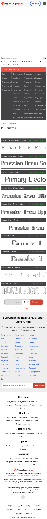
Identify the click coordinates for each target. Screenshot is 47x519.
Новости (36, 446)
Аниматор (22, 436)
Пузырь (16, 86)
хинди (26, 102)
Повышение (20, 368)
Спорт (17, 375)
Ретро (37, 82)
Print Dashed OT (7, 268)
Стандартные (40, 106)
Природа (4, 364)
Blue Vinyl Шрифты (39, 267)
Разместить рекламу (31, 462)
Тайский (38, 114)
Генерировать (39, 385)
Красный (32, 368)
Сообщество (11, 446)
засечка (38, 102)
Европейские (18, 117)
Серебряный (34, 372)
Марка (17, 342)
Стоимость (17, 458)
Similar (24, 140)
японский (27, 110)
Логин (35, 3)
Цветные (4, 346)
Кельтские (17, 90)
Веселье (4, 353)
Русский (19, 513)
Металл (18, 361)
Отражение (5, 372)
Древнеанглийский (40, 74)
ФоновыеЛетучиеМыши (29, 78)
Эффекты (5, 350)
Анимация (33, 339)
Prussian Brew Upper (9, 204)
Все (3, 74)
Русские (38, 90)
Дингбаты (17, 106)
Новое (4, 78)
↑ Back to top (23, 308)
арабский (16, 78)
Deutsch (10, 510)
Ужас (26, 106)
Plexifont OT (6, 284)
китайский (17, 94)
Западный (39, 117)
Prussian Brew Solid (8, 156)
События (28, 446)
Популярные (6, 82)
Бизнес (32, 342)
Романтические (29, 114)
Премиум (33, 353)
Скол (15, 98)
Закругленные (40, 86)
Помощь (20, 446)
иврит (26, 94)
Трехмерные (18, 74)
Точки (15, 114)
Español (29, 513)
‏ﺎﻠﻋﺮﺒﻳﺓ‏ (20, 506)
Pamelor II (5, 252)
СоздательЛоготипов (34, 433)
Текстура (32, 375)
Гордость (4, 368)
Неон (17, 364)
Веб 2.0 (4, 375)
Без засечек (40, 94)
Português (37, 510)
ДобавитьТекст (9, 433)
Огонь (31, 350)
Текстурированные (40, 110)
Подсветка (28, 98)
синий (3, 342)
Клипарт (23, 449)
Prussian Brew (6, 220)
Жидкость (5, 361)
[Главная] (12, 3)
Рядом (35, 302)
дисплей (16, 110)
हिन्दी (19, 510)
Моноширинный (29, 117)
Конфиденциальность (14, 462)
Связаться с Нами (25, 465)
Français (37, 506)
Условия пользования (30, 458)
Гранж (26, 86)
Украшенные (18, 102)
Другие (4, 379)
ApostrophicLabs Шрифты (37, 140)
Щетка (15, 82)
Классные (6, 90)
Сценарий (39, 98)
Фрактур (27, 82)
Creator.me (20, 433)
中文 (28, 506)
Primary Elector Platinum (10, 140)
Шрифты (4, 124)
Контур (38, 78)
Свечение (19, 353)
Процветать (29, 74)
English (10, 506)
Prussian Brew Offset (9, 188)
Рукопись (28, 90)
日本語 (27, 510)
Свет (31, 357)
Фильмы (32, 361)
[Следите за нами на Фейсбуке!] (23, 497)
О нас (9, 458)
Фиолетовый (34, 364)
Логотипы (23, 397)
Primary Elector (7, 172)
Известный (19, 350)
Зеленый (4, 357)
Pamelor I (5, 236)
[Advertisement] (23, 31)
